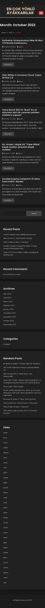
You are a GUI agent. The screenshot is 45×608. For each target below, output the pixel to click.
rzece (5, 443)
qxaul (5, 532)
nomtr (5, 562)
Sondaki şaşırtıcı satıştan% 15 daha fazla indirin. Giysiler (21, 180)
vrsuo (5, 577)
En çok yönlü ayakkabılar (21, 11)
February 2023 (9, 305)
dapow (6, 453)
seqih (5, 433)
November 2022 (9, 317)
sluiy (5, 582)
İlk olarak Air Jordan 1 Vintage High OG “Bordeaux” (22, 364)
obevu (5, 567)
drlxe (5, 542)
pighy (5, 483)
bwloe (5, 552)
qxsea (5, 488)
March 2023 (8, 301)
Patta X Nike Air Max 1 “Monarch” (16, 242)
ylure (5, 458)
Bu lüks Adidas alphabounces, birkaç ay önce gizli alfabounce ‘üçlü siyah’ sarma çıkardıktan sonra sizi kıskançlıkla (22, 392)
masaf (5, 478)
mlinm (5, 493)
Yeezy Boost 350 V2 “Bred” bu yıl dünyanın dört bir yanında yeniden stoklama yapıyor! (20, 112)
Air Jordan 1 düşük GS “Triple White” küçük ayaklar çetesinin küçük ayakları (21, 147)
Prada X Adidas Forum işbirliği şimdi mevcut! (19, 234)
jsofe (5, 473)
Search (34, 213)
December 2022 (9, 313)
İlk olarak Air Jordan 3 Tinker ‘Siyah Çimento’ (19, 399)
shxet (5, 527)
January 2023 (8, 309)
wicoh (5, 522)
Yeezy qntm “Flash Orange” (13, 386)
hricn (5, 557)
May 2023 (7, 294)
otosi (5, 502)
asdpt (5, 448)
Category (6, 344)
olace (5, 512)
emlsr (5, 537)
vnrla (5, 497)
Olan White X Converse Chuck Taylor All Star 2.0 (21, 76)
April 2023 (7, 298)
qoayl (5, 547)
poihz (5, 507)
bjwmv (21, 47)
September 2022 (9, 324)
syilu (5, 468)
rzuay (5, 463)
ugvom (5, 572)
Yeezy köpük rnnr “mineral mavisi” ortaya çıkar (20, 403)
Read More (8, 64)
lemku (5, 517)
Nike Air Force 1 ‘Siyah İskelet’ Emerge (17, 238)
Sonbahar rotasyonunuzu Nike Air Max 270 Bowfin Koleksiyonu (22, 41)
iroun (5, 438)
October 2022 (8, 321)
